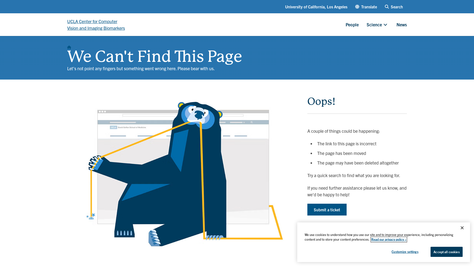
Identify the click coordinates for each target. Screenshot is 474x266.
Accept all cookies (446, 252)
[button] (366, 6)
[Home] (69, 46)
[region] (383, 242)
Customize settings (405, 251)
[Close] (462, 227)
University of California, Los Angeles (316, 6)
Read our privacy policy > (388, 239)
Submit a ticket (327, 209)
